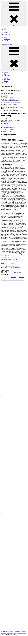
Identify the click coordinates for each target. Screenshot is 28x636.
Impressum (3, 633)
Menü (14, 25)
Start (5, 28)
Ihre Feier (6, 78)
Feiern (5, 37)
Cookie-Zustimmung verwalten (8, 634)
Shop (5, 29)
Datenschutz (10, 633)
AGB (15, 633)
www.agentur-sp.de (10, 127)
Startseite (6, 72)
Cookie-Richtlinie (21, 633)
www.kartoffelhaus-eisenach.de (12, 102)
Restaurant (6, 30)
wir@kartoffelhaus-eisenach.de (12, 100)
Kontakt (6, 40)
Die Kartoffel (7, 39)
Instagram (21, 277)
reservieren (6, 41)
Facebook (13, 277)
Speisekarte (6, 32)
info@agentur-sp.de (9, 125)
